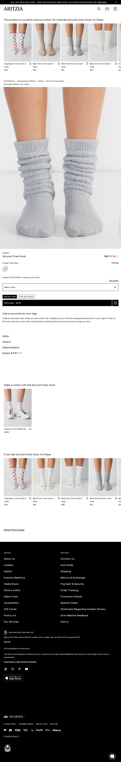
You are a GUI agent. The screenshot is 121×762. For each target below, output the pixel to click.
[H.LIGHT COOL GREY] (5, 269)
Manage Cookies (26, 724)
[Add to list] (115, 303)
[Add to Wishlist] (30, 63)
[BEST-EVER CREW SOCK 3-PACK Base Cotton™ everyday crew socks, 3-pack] (46, 42)
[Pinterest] (19, 669)
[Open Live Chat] (112, 756)
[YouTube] (26, 669)
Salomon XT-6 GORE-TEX (15, 429)
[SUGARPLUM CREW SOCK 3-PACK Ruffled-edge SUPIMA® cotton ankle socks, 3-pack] (18, 42)
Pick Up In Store (26, 297)
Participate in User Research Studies (20, 662)
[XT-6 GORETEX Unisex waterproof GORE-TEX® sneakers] (18, 408)
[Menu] (115, 8)
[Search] (99, 8)
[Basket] (107, 8)
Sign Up (7, 642)
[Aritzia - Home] (13, 9)
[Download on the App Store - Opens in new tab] (60, 678)
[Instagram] (12, 669)
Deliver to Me (10, 297)
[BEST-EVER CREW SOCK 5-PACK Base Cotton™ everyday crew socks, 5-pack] (75, 477)
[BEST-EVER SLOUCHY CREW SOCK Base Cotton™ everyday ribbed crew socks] (75, 42)
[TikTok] (6, 669)
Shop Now (102, 2)
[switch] (117, 256)
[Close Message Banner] (116, 2)
